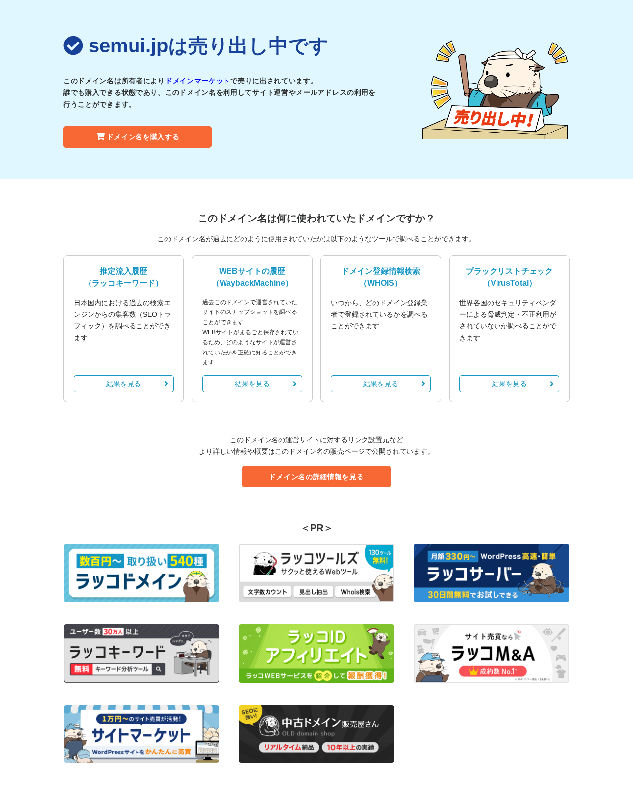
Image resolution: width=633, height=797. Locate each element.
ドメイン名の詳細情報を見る (316, 477)
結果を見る (123, 384)
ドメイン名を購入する (143, 137)
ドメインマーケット (197, 81)
